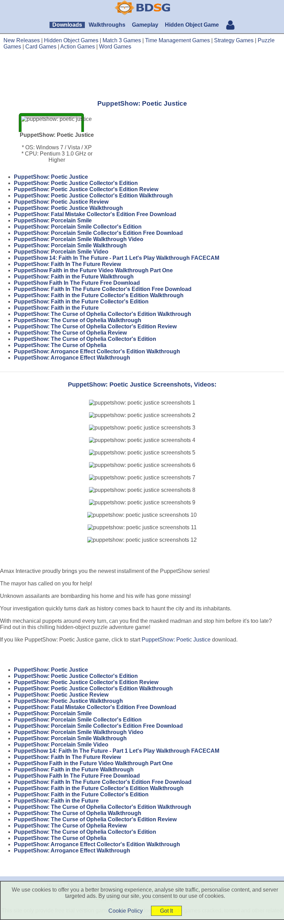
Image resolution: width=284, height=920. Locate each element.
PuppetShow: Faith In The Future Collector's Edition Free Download (103, 289)
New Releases (21, 40)
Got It (166, 911)
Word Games (115, 47)
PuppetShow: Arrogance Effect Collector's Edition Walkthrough (97, 351)
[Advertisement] (142, 74)
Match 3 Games (122, 40)
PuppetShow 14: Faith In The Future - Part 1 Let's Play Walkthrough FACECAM (116, 258)
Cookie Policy (125, 911)
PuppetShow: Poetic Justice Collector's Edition (76, 183)
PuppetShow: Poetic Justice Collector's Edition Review (86, 189)
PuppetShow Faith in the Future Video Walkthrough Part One (93, 270)
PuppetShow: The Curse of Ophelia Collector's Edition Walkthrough (102, 314)
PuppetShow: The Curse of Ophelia (60, 345)
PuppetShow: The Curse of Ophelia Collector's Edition (85, 339)
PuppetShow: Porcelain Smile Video (61, 252)
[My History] (230, 25)
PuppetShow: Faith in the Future (56, 308)
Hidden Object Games (71, 40)
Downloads (67, 25)
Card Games (40, 47)
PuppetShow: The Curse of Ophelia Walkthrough (77, 320)
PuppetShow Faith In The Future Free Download (77, 283)
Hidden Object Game (192, 25)
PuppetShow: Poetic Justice (51, 177)
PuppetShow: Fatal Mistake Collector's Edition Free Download (95, 214)
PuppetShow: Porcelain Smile (53, 220)
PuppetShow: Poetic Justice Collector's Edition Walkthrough (93, 195)
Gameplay (145, 25)
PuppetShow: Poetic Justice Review (61, 202)
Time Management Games (177, 40)
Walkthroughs (107, 25)
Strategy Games (234, 40)
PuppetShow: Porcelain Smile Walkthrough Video (78, 239)
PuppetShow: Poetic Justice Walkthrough (68, 208)
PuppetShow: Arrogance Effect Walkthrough (72, 358)
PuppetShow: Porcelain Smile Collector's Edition (78, 227)
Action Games (77, 47)
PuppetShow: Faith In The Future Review (67, 264)
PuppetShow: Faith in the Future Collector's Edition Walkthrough (99, 295)
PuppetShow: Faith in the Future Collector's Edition (81, 301)
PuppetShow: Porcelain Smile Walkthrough (70, 245)
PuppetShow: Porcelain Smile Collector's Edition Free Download (98, 233)
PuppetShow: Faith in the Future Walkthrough (74, 277)
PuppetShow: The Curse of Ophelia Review (70, 333)
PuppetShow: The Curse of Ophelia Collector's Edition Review (95, 326)
